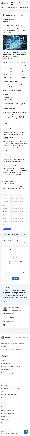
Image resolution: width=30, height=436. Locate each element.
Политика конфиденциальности (10, 366)
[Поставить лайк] (22, 15)
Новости (9, 10)
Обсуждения (4, 419)
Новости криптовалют (7, 410)
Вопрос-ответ (5, 423)
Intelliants (18, 433)
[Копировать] (1, 248)
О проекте (4, 360)
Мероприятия (5, 416)
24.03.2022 (9, 240)
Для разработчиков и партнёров (10, 388)
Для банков (4, 382)
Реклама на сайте (6, 363)
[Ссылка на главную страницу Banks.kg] (4, 3)
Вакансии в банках (6, 398)
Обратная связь (5, 369)
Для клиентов (5, 385)
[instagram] (20, 338)
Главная (3, 10)
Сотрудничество (6, 391)
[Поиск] (22, 2)
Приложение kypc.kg (7, 373)
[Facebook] (16, 338)
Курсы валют (13, 3)
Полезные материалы (7, 413)
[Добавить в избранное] (25, 15)
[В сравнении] (19, 2)
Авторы (3, 376)
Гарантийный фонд (6, 401)
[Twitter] (28, 338)
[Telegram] (24, 338)
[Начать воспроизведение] (24, 234)
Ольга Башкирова (23, 240)
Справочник (4, 426)
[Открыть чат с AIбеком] (26, 432)
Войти (15, 278)
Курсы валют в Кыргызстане (9, 394)
